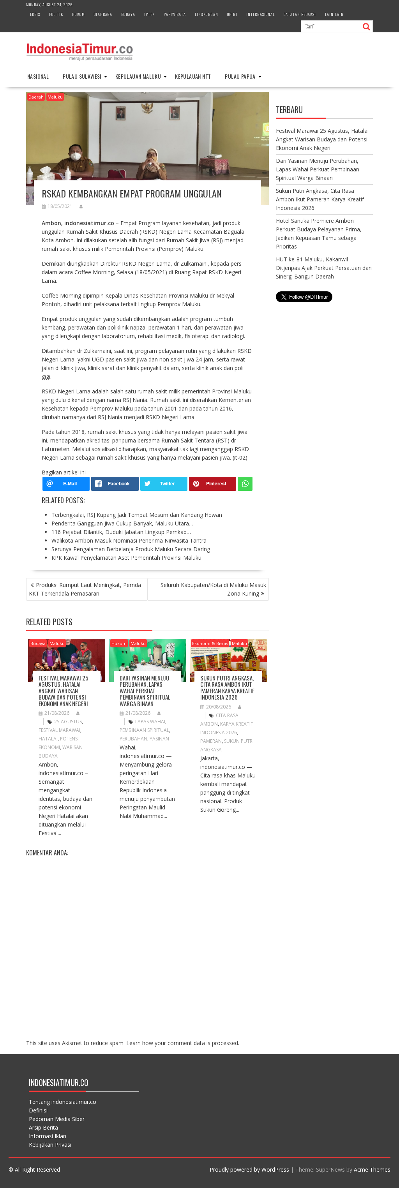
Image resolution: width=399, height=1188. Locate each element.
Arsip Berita (43, 1127)
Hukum (78, 14)
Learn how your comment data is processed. (182, 1043)
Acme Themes (372, 1169)
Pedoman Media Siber (57, 1119)
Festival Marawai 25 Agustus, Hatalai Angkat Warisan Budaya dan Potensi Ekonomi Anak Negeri (63, 690)
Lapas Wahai (150, 721)
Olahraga (103, 14)
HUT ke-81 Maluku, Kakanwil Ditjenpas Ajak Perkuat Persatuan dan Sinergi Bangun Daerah (324, 268)
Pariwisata (175, 14)
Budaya (128, 14)
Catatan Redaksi (300, 14)
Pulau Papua (240, 76)
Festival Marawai (59, 730)
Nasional (38, 76)
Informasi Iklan (47, 1136)
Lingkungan (206, 14)
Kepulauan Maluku (138, 76)
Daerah (36, 97)
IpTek (149, 14)
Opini (232, 14)
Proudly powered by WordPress (249, 1169)
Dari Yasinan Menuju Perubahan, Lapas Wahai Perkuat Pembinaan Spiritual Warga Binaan (145, 690)
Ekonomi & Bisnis (210, 643)
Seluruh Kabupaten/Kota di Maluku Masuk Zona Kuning (213, 589)
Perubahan (133, 738)
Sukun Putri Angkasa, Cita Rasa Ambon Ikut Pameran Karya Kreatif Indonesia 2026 (227, 687)
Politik (56, 14)
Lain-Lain (334, 14)
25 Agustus (68, 721)
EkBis (35, 14)
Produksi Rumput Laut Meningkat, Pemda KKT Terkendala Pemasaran (85, 589)
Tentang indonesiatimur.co (62, 1101)
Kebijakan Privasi (50, 1144)
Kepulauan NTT (193, 76)
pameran (211, 741)
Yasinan (159, 738)
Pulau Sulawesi (82, 76)
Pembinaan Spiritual (144, 730)
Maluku (55, 97)
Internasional (260, 14)
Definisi (38, 1110)
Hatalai (48, 738)
